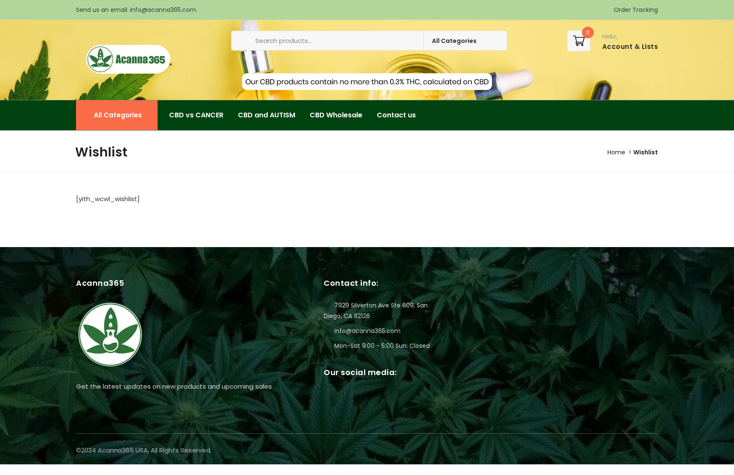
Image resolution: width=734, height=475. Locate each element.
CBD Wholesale (336, 115)
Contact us (396, 115)
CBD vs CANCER (196, 115)
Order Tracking (635, 10)
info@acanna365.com (163, 10)
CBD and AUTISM (266, 115)
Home (616, 152)
